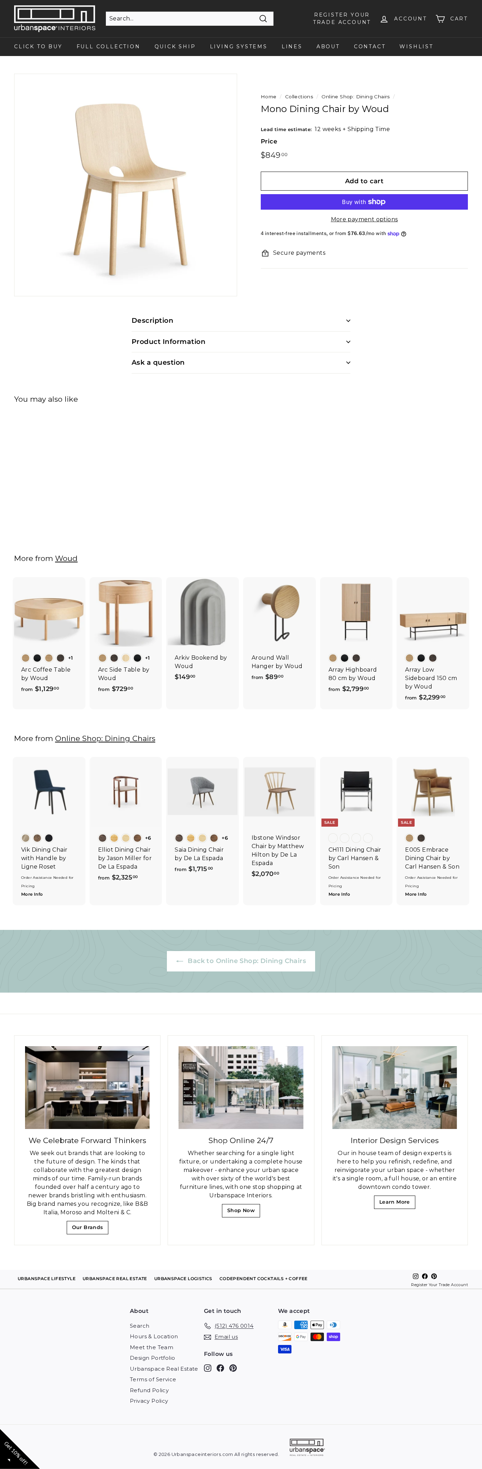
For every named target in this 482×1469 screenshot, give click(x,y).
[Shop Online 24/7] (241, 1087)
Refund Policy (149, 1390)
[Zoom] (125, 185)
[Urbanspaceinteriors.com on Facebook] (220, 1368)
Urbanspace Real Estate (164, 1368)
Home (269, 96)
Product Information (168, 342)
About (328, 46)
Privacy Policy (149, 1400)
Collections (299, 96)
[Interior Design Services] (394, 1087)
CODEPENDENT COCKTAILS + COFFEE (263, 1278)
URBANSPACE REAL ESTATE (115, 1278)
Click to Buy (38, 46)
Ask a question (158, 362)
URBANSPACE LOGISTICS (183, 1278)
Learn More (396, 1204)
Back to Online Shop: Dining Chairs (246, 961)
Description (152, 320)
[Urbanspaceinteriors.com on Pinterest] (233, 1368)
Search (139, 1325)
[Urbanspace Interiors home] (307, 1448)
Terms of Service (153, 1379)
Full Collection (108, 46)
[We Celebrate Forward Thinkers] (87, 1087)
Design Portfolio (152, 1357)
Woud (66, 558)
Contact (370, 46)
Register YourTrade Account (342, 18)
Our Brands (90, 1229)
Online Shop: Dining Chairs (355, 96)
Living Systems (238, 46)
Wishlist (416, 46)
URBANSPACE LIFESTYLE (47, 1278)
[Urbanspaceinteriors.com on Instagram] (207, 1368)
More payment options (364, 219)
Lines (292, 46)
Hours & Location (154, 1336)
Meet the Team (151, 1347)
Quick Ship (175, 46)
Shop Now (243, 1212)
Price (269, 141)
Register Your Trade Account (439, 1284)
